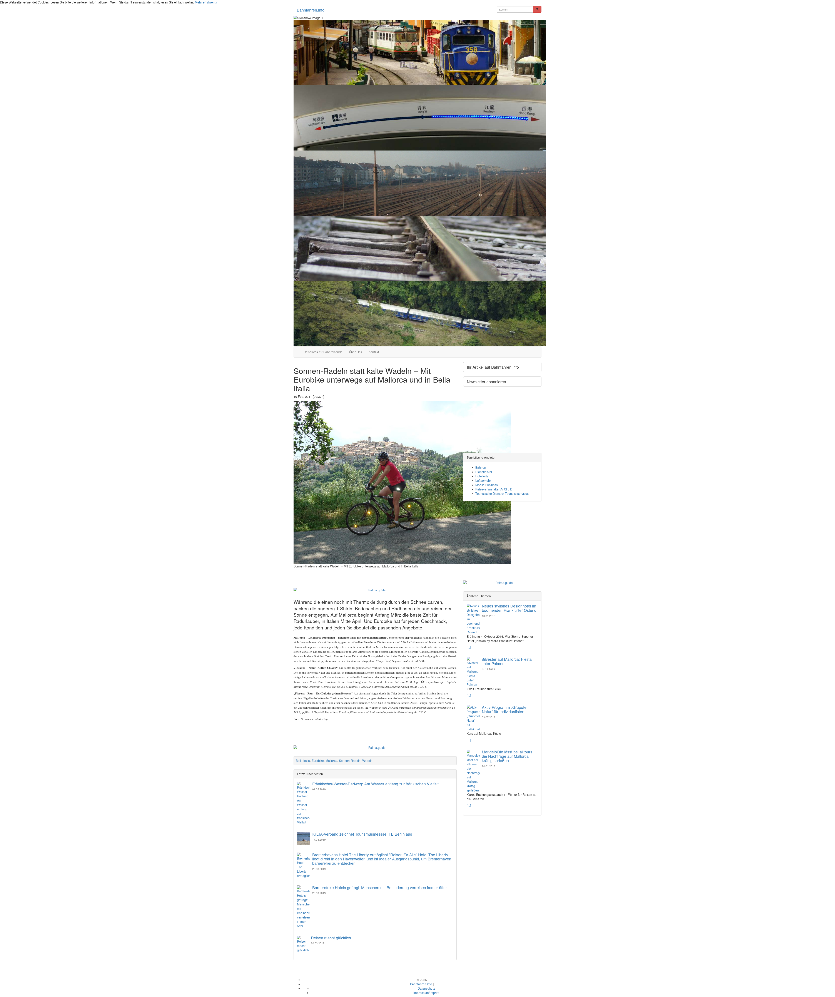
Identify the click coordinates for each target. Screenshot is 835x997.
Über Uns (355, 352)
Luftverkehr (483, 480)
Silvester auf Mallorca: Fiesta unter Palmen (506, 661)
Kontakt (374, 352)
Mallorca (331, 760)
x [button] (216, 2)
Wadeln (367, 760)
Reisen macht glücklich (331, 937)
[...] (469, 647)
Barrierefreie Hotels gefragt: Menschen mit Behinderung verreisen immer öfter (379, 887)
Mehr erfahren (205, 2)
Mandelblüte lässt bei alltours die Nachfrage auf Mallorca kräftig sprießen (507, 756)
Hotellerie (481, 476)
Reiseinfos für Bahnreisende (323, 352)
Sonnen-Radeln (350, 760)
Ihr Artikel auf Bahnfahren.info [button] (493, 367)
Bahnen (480, 467)
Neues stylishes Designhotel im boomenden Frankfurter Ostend (509, 608)
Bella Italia (303, 760)
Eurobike (318, 760)
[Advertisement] (375, 572)
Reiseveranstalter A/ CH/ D (493, 489)
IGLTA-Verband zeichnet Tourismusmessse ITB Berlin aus (362, 834)
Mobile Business (486, 485)
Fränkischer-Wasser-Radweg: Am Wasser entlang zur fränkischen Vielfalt (375, 783)
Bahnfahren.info (310, 10)
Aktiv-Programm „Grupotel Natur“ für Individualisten (504, 709)
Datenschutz (426, 988)
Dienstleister (483, 472)
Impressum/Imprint (426, 992)
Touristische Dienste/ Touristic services (502, 493)
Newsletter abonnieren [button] (486, 381)
